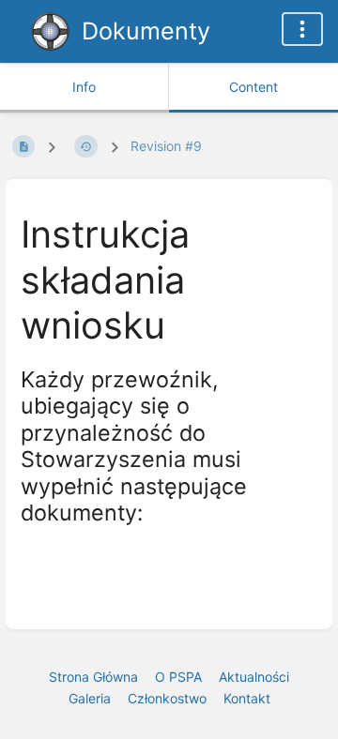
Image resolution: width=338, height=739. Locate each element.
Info (84, 87)
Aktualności (254, 677)
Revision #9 (166, 146)
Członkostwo (167, 698)
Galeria (90, 698)
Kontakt (246, 698)
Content (253, 87)
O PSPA (178, 677)
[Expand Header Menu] (302, 29)
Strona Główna (93, 677)
